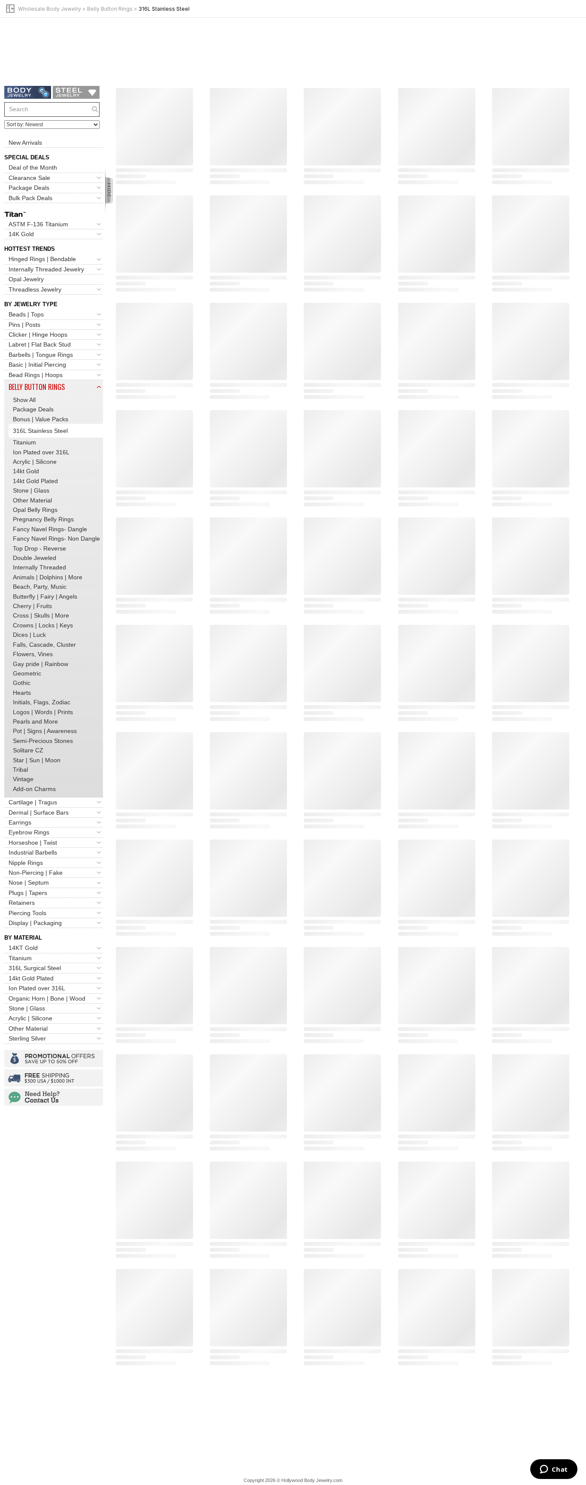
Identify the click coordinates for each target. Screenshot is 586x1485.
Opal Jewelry (26, 279)
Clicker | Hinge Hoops (38, 334)
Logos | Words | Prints (43, 712)
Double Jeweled (34, 557)
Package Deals (29, 187)
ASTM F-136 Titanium (38, 224)
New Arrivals (25, 142)
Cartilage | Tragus (33, 802)
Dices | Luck (29, 634)
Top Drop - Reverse (39, 548)
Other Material (32, 500)
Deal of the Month (33, 167)
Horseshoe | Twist (33, 842)
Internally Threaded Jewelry (46, 269)
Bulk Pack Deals (30, 198)
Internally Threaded (39, 567)
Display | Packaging (35, 922)
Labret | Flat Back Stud (40, 344)
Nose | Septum (29, 882)
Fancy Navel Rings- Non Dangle (56, 538)
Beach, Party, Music (39, 586)
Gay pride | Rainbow (40, 663)
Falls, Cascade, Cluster (44, 644)
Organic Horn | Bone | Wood (47, 998)
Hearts (22, 692)
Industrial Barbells (33, 852)
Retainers (22, 902)
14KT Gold (23, 948)
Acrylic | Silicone (35, 461)
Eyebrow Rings (29, 832)
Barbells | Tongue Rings (41, 354)
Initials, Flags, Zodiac (41, 702)
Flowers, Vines (33, 654)
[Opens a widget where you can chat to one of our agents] (553, 1470)
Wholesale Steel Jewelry (76, 92)
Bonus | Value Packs (40, 419)
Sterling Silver (27, 1038)
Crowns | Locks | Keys (43, 625)
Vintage (23, 779)
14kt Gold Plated (35, 481)
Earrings (20, 822)
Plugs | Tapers (28, 892)
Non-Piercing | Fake (36, 872)
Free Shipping (53, 1077)
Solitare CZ (28, 750)
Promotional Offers (53, 1058)
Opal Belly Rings (35, 509)
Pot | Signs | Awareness (45, 730)
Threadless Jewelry (35, 289)
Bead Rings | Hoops (36, 374)
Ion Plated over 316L (41, 452)
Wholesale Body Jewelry (49, 9)
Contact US (53, 1097)
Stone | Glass (31, 490)
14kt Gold (26, 471)
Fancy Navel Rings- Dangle (50, 529)
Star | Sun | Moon (36, 760)
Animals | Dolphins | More (47, 577)
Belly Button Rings (110, 9)
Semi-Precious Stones (43, 740)
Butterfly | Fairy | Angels (45, 596)
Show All (24, 399)
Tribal (20, 769)
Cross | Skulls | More (41, 615)
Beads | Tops (26, 314)
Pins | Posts (24, 324)
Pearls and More (35, 721)
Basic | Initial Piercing (37, 364)
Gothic (21, 682)
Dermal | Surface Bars (39, 812)
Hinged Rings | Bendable (42, 259)
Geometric (27, 673)
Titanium (24, 442)
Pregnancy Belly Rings (43, 519)
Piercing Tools (27, 913)
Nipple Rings (26, 862)
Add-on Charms (34, 788)
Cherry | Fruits (32, 606)
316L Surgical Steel (35, 968)
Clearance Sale (29, 177)
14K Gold (21, 234)
